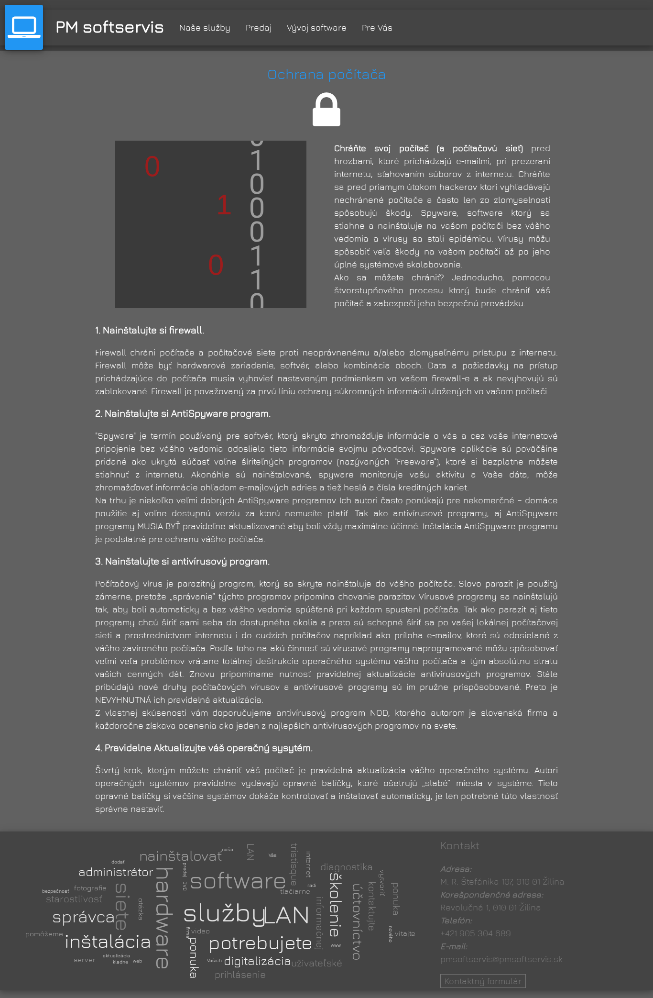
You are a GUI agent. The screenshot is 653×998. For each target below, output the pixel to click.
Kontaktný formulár (483, 981)
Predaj (259, 27)
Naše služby (204, 27)
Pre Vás (377, 27)
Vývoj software (317, 27)
